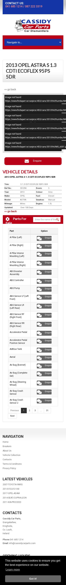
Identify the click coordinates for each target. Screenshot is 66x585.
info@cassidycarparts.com (22, 543)
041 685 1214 (14, 6)
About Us (7, 451)
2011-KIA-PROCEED (12, 502)
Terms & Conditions (12, 464)
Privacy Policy (9, 468)
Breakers (7, 446)
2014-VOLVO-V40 (11, 489)
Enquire (37, 160)
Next (12, 416)
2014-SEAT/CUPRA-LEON (15, 498)
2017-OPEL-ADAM (11, 493)
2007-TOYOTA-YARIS (13, 484)
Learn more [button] (13, 569)
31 (47, 410)
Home (5, 442)
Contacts (7, 459)
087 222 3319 (33, 6)
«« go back (10, 89)
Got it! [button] (33, 578)
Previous (14, 410)
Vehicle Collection (11, 455)
